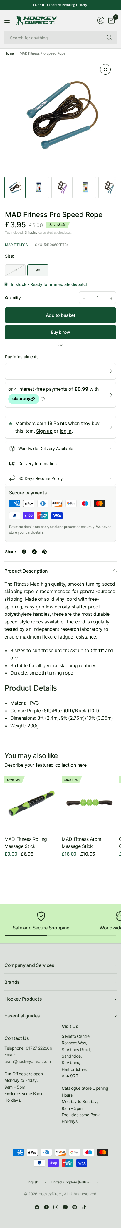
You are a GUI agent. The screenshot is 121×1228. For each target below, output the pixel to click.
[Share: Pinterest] (44, 552)
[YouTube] (65, 1207)
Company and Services (29, 965)
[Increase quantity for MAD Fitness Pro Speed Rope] (111, 298)
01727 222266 (39, 1048)
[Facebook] (37, 1207)
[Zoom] (105, 69)
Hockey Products (23, 999)
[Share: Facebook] (24, 552)
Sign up (44, 431)
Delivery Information (37, 463)
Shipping (31, 232)
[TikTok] (84, 1207)
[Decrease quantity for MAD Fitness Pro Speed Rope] (83, 298)
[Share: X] (34, 552)
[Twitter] (46, 1207)
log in (66, 431)
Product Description (26, 571)
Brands (12, 982)
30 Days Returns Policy (40, 478)
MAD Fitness (16, 244)
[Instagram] (55, 1207)
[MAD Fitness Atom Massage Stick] (89, 803)
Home (9, 53)
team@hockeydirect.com (27, 1061)
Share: (11, 552)
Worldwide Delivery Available (45, 448)
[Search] (109, 37)
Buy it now (60, 332)
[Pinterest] (74, 1207)
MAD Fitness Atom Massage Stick (81, 842)
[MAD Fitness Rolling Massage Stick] (31, 803)
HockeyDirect (50, 1193)
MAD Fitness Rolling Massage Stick (25, 842)
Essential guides (22, 1016)
